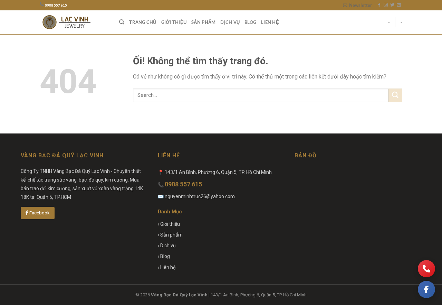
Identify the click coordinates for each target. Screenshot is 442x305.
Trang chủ (142, 22)
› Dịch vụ (167, 245)
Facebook (39, 212)
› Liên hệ (166, 267)
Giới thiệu (174, 22)
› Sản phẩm (170, 235)
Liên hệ (270, 22)
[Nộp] (395, 95)
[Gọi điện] (426, 268)
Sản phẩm (203, 22)
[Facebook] (426, 289)
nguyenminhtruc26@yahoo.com (200, 196)
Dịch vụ (230, 22)
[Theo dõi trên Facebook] (379, 5)
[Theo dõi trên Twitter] (392, 5)
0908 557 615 (56, 5)
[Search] (121, 22)
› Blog (164, 256)
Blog (250, 22)
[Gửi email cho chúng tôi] (399, 5)
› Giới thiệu (169, 224)
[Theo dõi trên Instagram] (386, 5)
